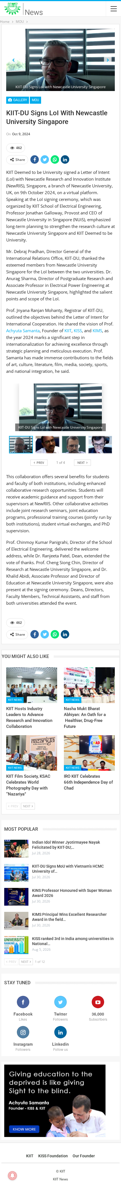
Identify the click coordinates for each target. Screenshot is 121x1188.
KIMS (97, 330)
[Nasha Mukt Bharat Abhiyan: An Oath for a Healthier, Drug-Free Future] (89, 685)
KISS (77, 330)
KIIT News (15, 699)
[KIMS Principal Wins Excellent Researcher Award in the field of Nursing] (16, 921)
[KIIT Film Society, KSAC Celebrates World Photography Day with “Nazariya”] (31, 753)
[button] (48, 444)
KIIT (67, 330)
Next (108, 60)
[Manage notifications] (12, 1175)
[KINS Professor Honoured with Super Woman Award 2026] (16, 897)
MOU (35, 100)
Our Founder (84, 1156)
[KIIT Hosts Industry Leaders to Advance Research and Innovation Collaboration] (31, 685)
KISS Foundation (53, 1156)
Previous (13, 60)
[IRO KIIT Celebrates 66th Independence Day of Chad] (89, 753)
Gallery (19, 100)
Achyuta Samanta (23, 330)
